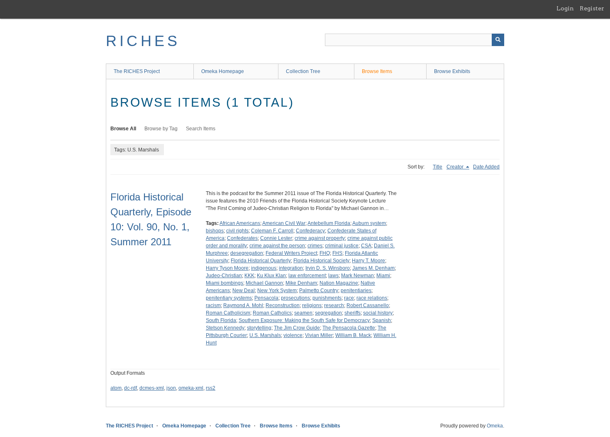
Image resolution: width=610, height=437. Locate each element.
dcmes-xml (151, 388)
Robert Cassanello (367, 305)
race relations (371, 298)
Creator (456, 167)
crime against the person (277, 246)
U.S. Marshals (265, 335)
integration (291, 268)
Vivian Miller (319, 335)
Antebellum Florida (328, 223)
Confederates (242, 238)
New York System (277, 290)
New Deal (243, 290)
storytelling (259, 328)
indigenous (263, 268)
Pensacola (266, 298)
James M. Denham (373, 268)
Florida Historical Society (321, 261)
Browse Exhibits (452, 71)
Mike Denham (301, 283)
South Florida (221, 320)
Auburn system (369, 223)
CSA (366, 246)
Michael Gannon (264, 283)
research (334, 305)
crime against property (320, 238)
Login (565, 8)
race (349, 298)
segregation (328, 313)
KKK (249, 275)
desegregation (246, 253)
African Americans (240, 223)
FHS (337, 253)
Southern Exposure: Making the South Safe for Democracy (304, 320)
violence (293, 335)
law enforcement (307, 275)
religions (312, 305)
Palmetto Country (318, 290)
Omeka (495, 426)
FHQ (325, 253)
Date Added (486, 167)
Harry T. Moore (368, 261)
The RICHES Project (137, 71)
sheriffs (352, 313)
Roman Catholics (272, 313)
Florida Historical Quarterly (261, 261)
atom (116, 388)
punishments (327, 298)
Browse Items (377, 71)
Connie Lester (276, 238)
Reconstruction (283, 305)
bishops (215, 231)
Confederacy (310, 231)
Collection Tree (303, 71)
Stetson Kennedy (225, 328)
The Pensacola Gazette (348, 328)
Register (592, 8)
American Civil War (283, 223)
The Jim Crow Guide (297, 328)
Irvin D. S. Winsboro (327, 268)
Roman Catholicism (228, 313)
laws (333, 275)
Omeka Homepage (222, 71)
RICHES (143, 40)
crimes (314, 246)
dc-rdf (130, 388)
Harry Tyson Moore (227, 268)
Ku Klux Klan (271, 275)
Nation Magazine (339, 283)
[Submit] (498, 40)
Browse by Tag (161, 129)
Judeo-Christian (224, 275)
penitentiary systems (229, 298)
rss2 (210, 388)
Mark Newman (357, 275)
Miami (383, 275)
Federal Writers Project (291, 253)
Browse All (123, 129)
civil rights (237, 231)
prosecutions (295, 298)
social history (378, 313)
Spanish (381, 320)
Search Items (200, 129)
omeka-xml (190, 388)
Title (437, 167)
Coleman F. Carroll (272, 231)
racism (213, 305)
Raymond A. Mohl (243, 305)
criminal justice (342, 246)
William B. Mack (353, 335)
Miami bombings (224, 283)
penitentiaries (356, 290)
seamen (303, 313)
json (171, 388)
